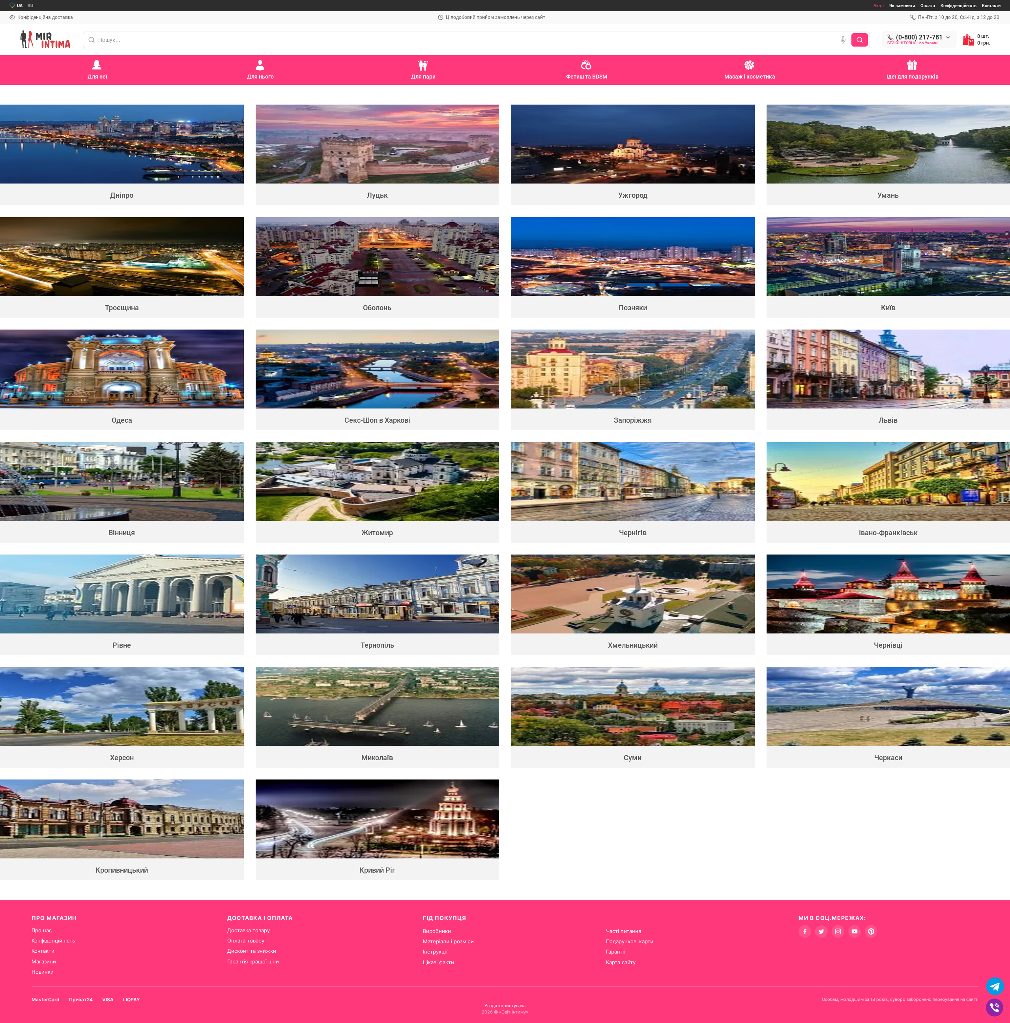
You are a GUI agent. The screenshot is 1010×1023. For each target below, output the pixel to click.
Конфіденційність (958, 6)
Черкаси (888, 757)
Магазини (44, 961)
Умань (888, 195)
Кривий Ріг (377, 870)
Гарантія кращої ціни (253, 961)
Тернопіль (377, 645)
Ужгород (632, 195)
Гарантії (615, 951)
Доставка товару (248, 930)
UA (19, 6)
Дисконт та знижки (251, 951)
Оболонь (377, 308)
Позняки (633, 308)
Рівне (121, 645)
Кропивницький (121, 870)
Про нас (42, 930)
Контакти (991, 6)
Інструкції (435, 951)
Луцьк (377, 195)
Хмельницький (633, 645)
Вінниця (121, 532)
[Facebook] (805, 931)
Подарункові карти (629, 941)
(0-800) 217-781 (919, 37)
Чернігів (633, 532)
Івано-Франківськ (888, 532)
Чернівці (888, 645)
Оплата (927, 6)
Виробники (437, 931)
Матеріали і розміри (448, 941)
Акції (878, 6)
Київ (888, 308)
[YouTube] (854, 931)
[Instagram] (838, 931)
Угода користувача (505, 1005)
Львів (888, 420)
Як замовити (902, 6)
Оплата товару (245, 940)
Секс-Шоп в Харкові (377, 420)
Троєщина (122, 308)
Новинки (43, 972)
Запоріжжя (633, 420)
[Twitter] (821, 931)
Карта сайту (621, 962)
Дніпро (121, 195)
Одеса (122, 420)
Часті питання (623, 931)
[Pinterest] (871, 931)
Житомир (377, 532)
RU (30, 6)
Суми (633, 757)
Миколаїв (377, 757)
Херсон (122, 757)
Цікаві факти (438, 962)
